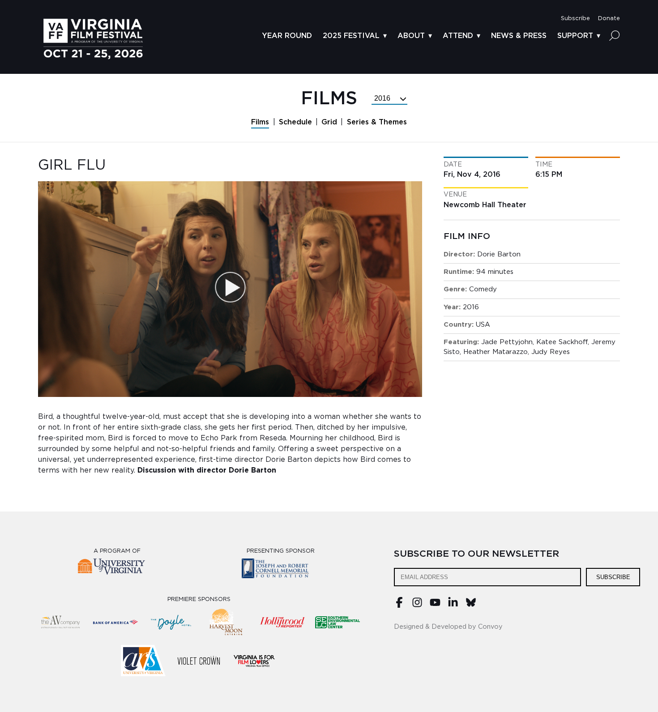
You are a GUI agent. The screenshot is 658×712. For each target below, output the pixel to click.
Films (260, 122)
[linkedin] (453, 605)
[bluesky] (471, 605)
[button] (575, 18)
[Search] (614, 35)
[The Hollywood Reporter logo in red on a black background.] (282, 622)
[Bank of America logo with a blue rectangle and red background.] (115, 622)
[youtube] (435, 605)
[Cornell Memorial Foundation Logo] (281, 570)
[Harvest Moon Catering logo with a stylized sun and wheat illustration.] (226, 622)
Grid (329, 122)
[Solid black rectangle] (198, 660)
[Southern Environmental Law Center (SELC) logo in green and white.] (337, 622)
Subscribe (613, 577)
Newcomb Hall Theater (485, 205)
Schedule (295, 122)
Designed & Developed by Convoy (448, 626)
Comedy (483, 289)
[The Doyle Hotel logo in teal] (171, 622)
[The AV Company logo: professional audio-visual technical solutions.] (60, 622)
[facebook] (399, 605)
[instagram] (417, 605)
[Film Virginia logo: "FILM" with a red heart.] (254, 660)
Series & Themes (377, 122)
